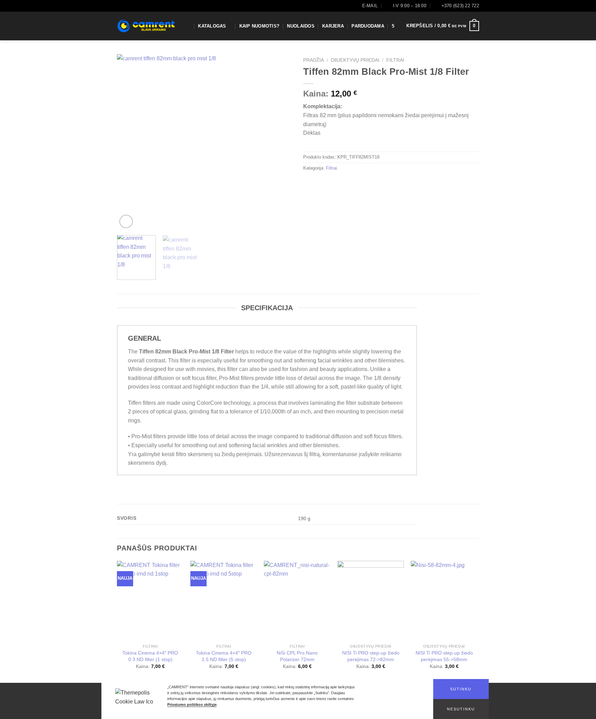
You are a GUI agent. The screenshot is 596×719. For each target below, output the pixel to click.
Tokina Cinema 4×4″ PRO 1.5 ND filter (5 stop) (223, 656)
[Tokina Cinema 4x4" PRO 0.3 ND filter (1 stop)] (150, 601)
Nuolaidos (300, 26)
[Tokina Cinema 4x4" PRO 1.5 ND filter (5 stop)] (223, 601)
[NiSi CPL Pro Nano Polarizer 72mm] (297, 601)
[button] (461, 689)
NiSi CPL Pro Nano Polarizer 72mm (297, 656)
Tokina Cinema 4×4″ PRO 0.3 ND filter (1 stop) (150, 656)
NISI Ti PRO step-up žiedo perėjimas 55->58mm (444, 656)
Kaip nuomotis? (259, 26)
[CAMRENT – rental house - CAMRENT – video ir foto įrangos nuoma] (146, 26)
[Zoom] (126, 221)
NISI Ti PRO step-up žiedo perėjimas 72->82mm (370, 656)
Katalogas (212, 26)
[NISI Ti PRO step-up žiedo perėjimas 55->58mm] (444, 601)
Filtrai (395, 60)
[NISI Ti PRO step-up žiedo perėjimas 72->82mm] (370, 601)
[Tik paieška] (187, 26)
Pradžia (313, 60)
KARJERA (333, 26)
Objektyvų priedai (355, 60)
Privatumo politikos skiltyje (192, 704)
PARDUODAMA (367, 26)
